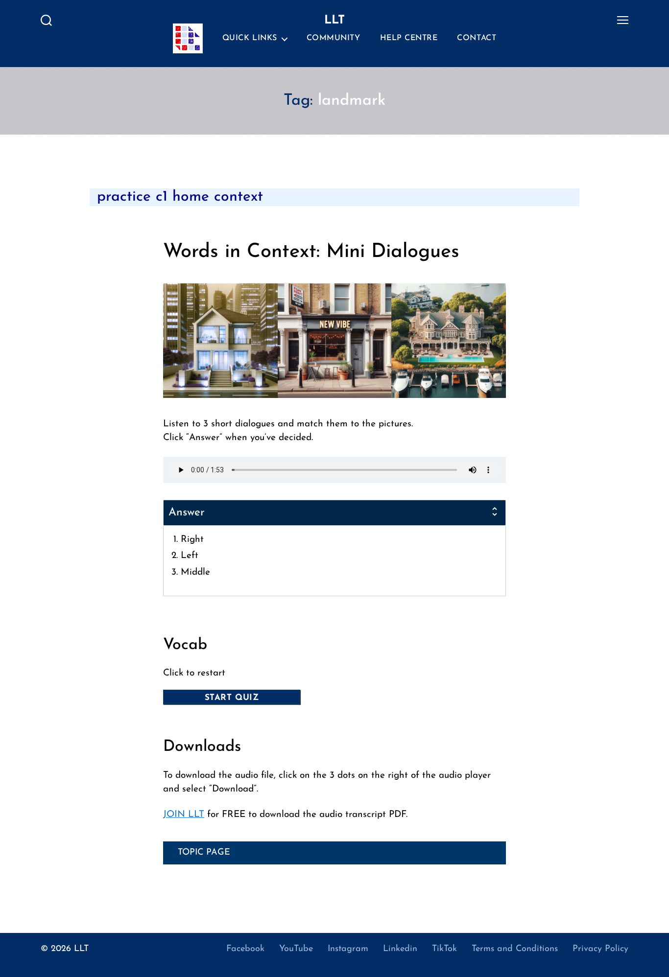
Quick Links (249, 38)
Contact (476, 38)
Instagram (348, 949)
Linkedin (400, 949)
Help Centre (409, 38)
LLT (81, 949)
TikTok (444, 949)
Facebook (245, 949)
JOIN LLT (183, 814)
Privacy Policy (600, 949)
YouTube (296, 949)
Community (333, 38)
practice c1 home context (180, 197)
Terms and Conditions (515, 949)
